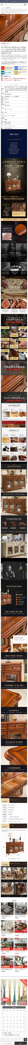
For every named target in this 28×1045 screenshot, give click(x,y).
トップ (2, 8)
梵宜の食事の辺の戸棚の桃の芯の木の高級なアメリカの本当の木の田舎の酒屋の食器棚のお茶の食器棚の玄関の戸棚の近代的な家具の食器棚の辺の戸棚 (14, 11)
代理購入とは (7, 76)
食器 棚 (8, 8)
